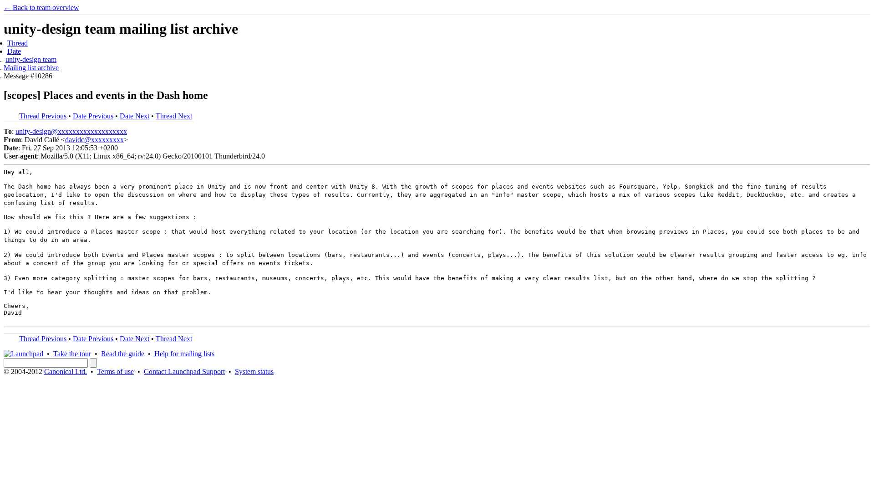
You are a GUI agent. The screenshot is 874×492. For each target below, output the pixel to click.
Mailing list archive (31, 68)
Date (14, 51)
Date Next (134, 116)
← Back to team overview (41, 7)
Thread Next (174, 116)
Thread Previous (42, 116)
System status (254, 371)
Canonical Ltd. (65, 371)
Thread (17, 43)
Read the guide (122, 354)
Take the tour (72, 354)
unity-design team (30, 59)
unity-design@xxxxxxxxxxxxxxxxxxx (71, 131)
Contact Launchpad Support (184, 371)
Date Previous (93, 116)
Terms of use (115, 371)
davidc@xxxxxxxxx (94, 140)
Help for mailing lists (184, 354)
